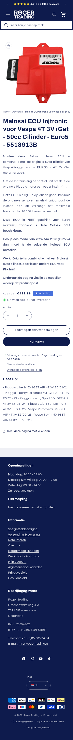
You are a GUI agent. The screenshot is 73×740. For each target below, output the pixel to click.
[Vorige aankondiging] (7, 4)
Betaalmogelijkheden (23, 550)
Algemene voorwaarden (25, 567)
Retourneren (17, 540)
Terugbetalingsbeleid (38, 728)
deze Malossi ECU (55, 225)
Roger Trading (32, 715)
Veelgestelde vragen (22, 529)
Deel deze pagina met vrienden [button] (28, 431)
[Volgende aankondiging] (65, 4)
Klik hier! (9, 269)
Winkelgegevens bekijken (24, 369)
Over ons (14, 545)
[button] (8, 14)
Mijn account (17, 561)
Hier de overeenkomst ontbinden (31, 507)
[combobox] (36, 25)
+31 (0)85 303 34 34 (35, 638)
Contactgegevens (23, 721)
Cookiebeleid (17, 578)
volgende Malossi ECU (52, 244)
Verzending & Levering (24, 534)
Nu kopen (36, 341)
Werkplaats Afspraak (23, 556)
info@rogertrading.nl (33, 643)
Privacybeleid (18, 572)
